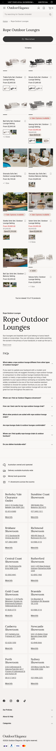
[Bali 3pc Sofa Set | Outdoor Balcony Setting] (15, 257)
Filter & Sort (30, 39)
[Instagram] (11, 701)
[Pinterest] (18, 701)
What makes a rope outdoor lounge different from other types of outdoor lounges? (26, 363)
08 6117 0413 (10, 678)
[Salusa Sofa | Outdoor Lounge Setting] (41, 257)
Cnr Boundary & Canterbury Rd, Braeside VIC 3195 (40, 601)
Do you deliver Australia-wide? (14, 444)
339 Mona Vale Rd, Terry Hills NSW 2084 (40, 668)
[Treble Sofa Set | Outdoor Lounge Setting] (15, 61)
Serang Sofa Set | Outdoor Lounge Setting (39, 125)
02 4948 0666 (36, 643)
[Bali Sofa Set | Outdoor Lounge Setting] (15, 105)
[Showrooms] (51, 2)
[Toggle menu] (4, 7)
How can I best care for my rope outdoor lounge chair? (23, 406)
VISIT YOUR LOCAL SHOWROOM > (18, 2)
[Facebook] (4, 701)
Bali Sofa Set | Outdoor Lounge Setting (11, 122)
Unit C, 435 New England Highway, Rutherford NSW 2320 (41, 568)
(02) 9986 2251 (37, 678)
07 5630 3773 (10, 610)
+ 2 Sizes (6, 137)
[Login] (38, 8)
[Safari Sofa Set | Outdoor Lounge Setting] (41, 201)
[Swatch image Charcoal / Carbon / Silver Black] (13, 88)
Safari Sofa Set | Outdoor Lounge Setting (38, 222)
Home (5, 21)
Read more (7, 345)
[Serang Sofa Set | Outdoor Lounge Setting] (41, 105)
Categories (7, 723)
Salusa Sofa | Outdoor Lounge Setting (37, 278)
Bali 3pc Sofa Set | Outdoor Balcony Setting (13, 275)
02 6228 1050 (10, 643)
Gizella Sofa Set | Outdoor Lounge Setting (13, 222)
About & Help (8, 717)
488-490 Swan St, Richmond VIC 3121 (38, 537)
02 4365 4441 (10, 575)
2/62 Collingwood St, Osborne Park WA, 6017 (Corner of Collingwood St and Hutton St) (15, 670)
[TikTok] (25, 701)
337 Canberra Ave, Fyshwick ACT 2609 (13, 635)
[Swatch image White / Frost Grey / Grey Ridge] (39, 88)
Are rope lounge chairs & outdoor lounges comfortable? (24, 425)
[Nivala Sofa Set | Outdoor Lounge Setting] (41, 61)
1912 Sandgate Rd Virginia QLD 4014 (12, 537)
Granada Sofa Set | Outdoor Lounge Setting (12, 175)
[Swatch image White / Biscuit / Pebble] (46, 140)
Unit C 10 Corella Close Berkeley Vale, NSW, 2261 (15, 506)
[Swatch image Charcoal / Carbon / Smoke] (13, 132)
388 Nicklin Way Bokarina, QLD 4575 (38, 506)
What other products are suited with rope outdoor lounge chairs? (25, 416)
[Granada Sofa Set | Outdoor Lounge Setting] (15, 157)
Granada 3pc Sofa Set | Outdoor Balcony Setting (38, 175)
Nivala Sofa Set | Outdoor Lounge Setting (38, 78)
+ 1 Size (6, 183)
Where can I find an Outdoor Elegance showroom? (22, 398)
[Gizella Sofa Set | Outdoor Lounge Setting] (15, 201)
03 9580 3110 (36, 542)
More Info (8, 517)
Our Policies (7, 710)
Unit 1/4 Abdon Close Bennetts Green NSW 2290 (39, 636)
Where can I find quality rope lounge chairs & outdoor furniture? (23, 435)
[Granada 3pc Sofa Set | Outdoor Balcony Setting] (41, 157)
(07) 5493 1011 (37, 511)
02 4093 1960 (36, 575)
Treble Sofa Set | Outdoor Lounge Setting (12, 78)
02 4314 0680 (10, 511)
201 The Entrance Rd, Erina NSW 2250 (13, 567)
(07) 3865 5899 (11, 542)
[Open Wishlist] (44, 8)
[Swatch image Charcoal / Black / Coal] (39, 140)
